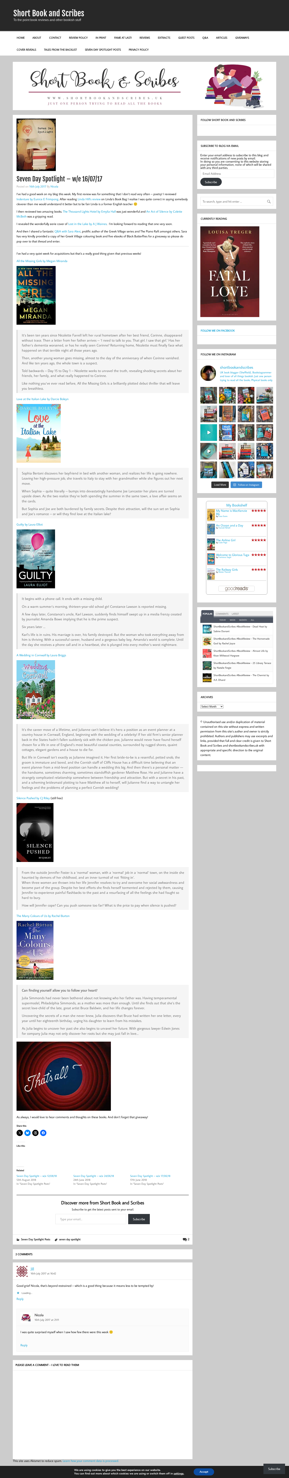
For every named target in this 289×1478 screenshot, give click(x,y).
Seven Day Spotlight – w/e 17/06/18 (150, 1176)
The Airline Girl (225, 540)
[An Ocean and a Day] (211, 533)
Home (21, 37)
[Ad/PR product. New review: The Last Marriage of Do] (246, 470)
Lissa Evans (222, 516)
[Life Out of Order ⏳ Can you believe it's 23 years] (208, 451)
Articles (221, 37)
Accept (204, 1472)
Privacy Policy (139, 49)
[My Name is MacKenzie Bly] (211, 520)
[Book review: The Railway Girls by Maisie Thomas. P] (246, 395)
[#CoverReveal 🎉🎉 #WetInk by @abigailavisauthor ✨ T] (208, 432)
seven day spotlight (70, 1239)
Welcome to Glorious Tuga (232, 555)
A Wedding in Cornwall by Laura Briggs (41, 655)
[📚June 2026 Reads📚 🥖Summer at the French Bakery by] (246, 451)
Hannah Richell (224, 527)
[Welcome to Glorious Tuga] (211, 564)
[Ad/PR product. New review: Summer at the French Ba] (264, 470)
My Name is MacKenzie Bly (231, 512)
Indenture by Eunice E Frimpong (37, 199)
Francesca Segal (224, 557)
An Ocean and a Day (229, 525)
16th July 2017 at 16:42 (43, 1273)
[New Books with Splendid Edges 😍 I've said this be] (264, 432)
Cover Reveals (26, 49)
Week (232, 620)
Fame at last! (123, 37)
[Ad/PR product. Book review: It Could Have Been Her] (246, 432)
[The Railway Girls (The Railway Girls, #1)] (211, 578)
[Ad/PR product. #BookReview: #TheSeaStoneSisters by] (264, 451)
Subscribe (139, 1219)
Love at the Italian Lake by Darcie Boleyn (43, 399)
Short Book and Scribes (48, 13)
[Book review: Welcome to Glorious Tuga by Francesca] (227, 395)
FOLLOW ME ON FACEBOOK (218, 330)
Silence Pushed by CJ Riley (33, 798)
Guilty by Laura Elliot (30, 524)
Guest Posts (186, 37)
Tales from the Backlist (60, 49)
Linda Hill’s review (89, 199)
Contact (55, 37)
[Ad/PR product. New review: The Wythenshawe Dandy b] (227, 414)
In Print (101, 37)
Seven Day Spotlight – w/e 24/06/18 (93, 1176)
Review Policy (78, 37)
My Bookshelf (236, 505)
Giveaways (242, 37)
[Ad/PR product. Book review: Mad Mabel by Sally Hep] (227, 432)
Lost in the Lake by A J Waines (87, 224)
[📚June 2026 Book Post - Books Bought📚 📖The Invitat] (227, 451)
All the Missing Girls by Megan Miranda (42, 261)
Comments (222, 613)
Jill (32, 1268)
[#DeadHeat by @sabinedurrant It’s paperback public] (246, 414)
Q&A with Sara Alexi (67, 231)
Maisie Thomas (224, 572)
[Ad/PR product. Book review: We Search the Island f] (264, 414)
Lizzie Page (222, 542)
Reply (20, 1299)
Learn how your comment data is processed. (91, 1461)
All (252, 620)
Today (222, 620)
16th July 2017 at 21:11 (47, 1320)
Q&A (205, 37)
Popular (207, 613)
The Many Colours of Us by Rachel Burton (43, 916)
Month (243, 620)
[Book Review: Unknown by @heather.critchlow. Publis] (208, 470)
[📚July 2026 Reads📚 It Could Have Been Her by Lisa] (208, 414)
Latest (235, 613)
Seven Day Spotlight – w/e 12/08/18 (37, 1176)
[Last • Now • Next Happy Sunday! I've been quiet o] (227, 470)
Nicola (54, 186)
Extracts (164, 37)
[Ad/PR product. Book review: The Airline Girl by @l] (208, 395)
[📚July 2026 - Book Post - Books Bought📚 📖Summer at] (264, 395)
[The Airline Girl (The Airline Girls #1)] (211, 549)
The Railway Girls (227, 569)
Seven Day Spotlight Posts (103, 49)
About (36, 37)
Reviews (145, 37)
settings (179, 1473)
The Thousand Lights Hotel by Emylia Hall (89, 211)
